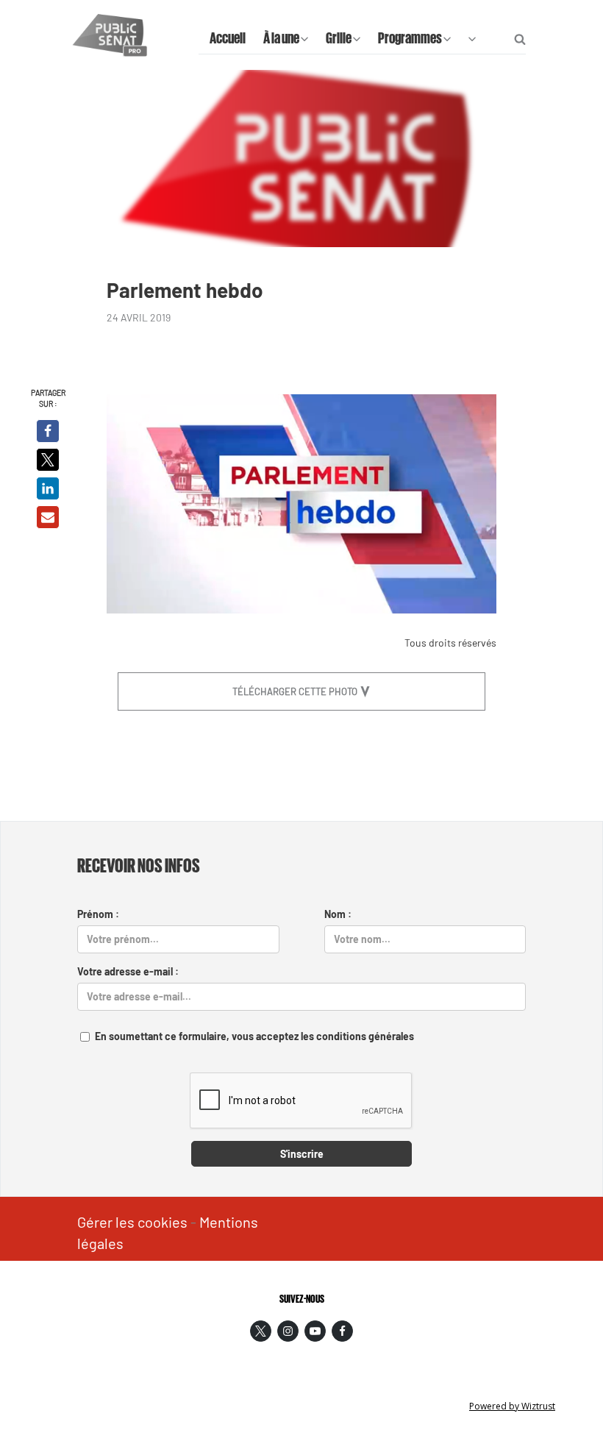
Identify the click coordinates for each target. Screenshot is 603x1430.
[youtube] (315, 1331)
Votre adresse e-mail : (128, 971)
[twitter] (260, 1331)
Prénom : (98, 914)
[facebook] (342, 1331)
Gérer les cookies (132, 1222)
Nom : (338, 914)
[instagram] (288, 1331)
